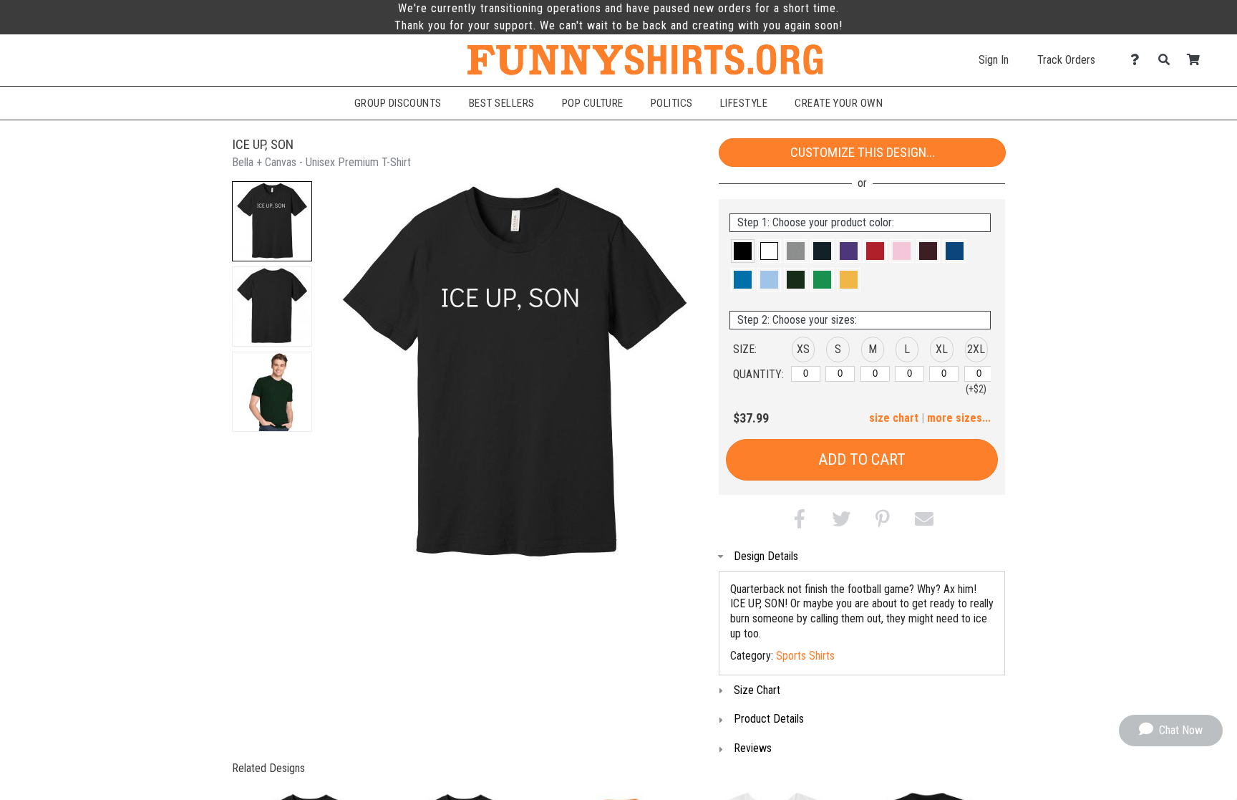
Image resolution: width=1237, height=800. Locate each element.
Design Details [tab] (766, 556)
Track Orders (1066, 60)
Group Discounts (398, 103)
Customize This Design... (862, 152)
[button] (272, 221)
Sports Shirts (805, 655)
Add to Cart (862, 459)
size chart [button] (893, 418)
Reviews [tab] (753, 748)
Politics (672, 103)
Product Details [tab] (769, 719)
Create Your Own (839, 103)
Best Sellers (502, 103)
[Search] (1168, 60)
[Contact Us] (1138, 60)
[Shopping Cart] (1197, 60)
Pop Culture (593, 103)
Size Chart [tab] (757, 690)
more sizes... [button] (959, 418)
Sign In (994, 60)
